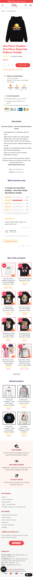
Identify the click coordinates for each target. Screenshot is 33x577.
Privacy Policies (6, 502)
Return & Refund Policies (9, 520)
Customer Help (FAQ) (8, 525)
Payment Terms (6, 517)
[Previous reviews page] (20, 246)
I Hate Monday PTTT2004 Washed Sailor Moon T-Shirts (8, 308)
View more (16, 374)
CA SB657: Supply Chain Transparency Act (14, 507)
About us (4, 497)
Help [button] (30, 574)
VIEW (8, 275)
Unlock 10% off (3, 569)
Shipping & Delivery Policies (9, 515)
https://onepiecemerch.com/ (16, 164)
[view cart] (30, 5)
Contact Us (5, 522)
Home (3, 11)
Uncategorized (11, 11)
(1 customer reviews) (16, 56)
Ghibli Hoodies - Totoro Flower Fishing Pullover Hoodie (24, 401)
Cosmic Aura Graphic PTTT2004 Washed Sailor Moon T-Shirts (24, 308)
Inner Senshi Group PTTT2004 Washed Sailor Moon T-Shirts (24, 335)
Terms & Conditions (7, 499)
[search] (25, 5)
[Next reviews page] (28, 246)
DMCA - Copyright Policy (9, 504)
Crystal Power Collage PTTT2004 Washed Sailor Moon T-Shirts (8, 335)
